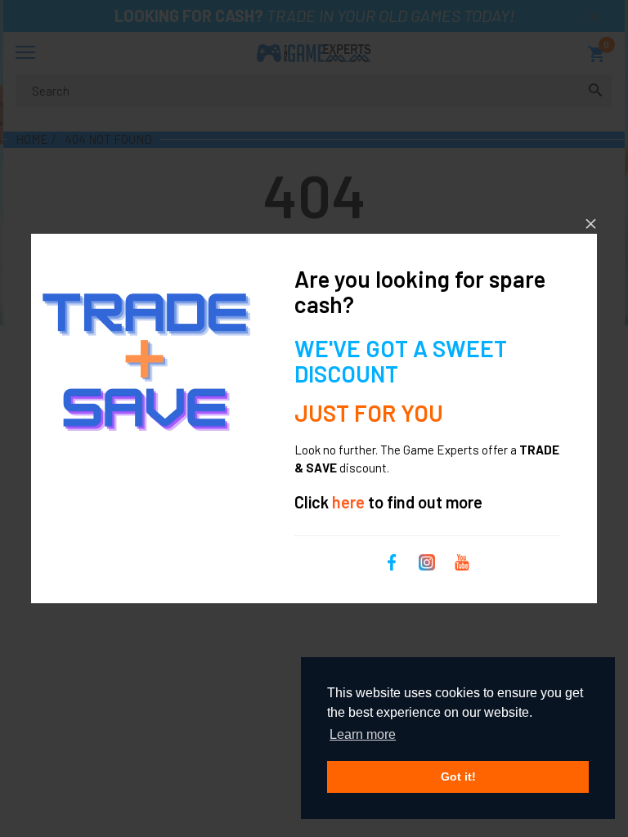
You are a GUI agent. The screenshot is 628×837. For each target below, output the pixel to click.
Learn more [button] (363, 734)
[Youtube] (462, 560)
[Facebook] (392, 560)
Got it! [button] (458, 776)
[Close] (590, 223)
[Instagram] (427, 560)
